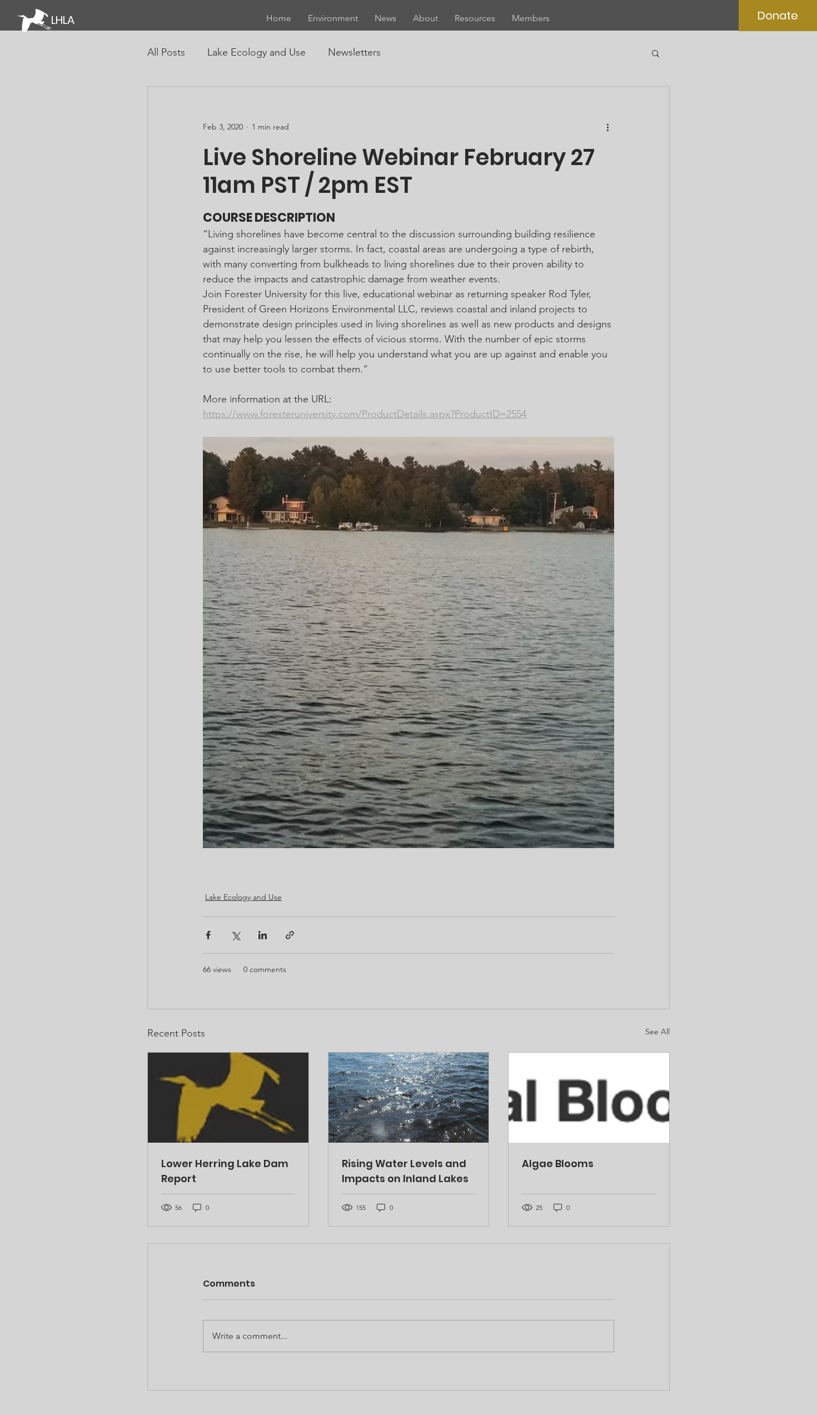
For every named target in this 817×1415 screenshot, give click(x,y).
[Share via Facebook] (208, 935)
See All (657, 1032)
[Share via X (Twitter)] (235, 935)
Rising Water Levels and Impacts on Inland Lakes (405, 1171)
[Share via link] (290, 935)
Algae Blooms (558, 1163)
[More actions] (607, 126)
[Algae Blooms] (589, 1098)
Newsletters (354, 52)
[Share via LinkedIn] (262, 935)
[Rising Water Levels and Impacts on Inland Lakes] (408, 1098)
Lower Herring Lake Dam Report (224, 1171)
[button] (655, 52)
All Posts (166, 52)
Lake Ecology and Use (256, 52)
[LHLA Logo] (228, 1098)
